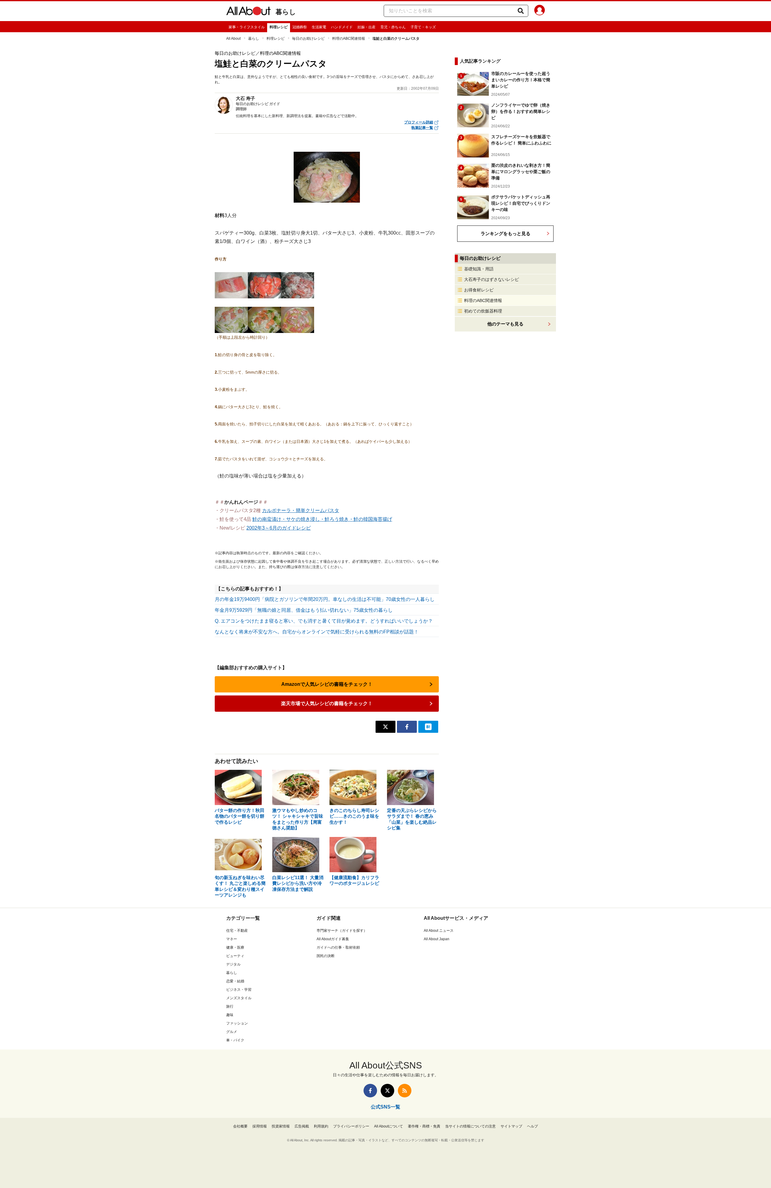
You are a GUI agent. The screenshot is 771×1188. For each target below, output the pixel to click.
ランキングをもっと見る (505, 233)
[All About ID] (539, 11)
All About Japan (436, 939)
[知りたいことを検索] (521, 11)
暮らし (286, 12)
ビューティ (235, 956)
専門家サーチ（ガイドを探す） (342, 930)
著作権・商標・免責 (424, 1126)
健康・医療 (235, 947)
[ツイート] (385, 727)
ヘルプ (532, 1126)
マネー (231, 939)
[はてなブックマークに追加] (428, 727)
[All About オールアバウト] (248, 12)
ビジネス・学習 (238, 989)
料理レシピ (279, 27)
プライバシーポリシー (351, 1126)
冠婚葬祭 (299, 27)
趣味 (229, 1015)
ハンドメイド (342, 27)
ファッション (237, 1023)
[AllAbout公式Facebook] (370, 1090)
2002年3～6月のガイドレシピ (278, 527)
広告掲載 (302, 1126)
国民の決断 (326, 956)
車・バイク (235, 1040)
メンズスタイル (238, 998)
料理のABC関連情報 (348, 38)
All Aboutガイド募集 (333, 939)
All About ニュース (439, 930)
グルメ (231, 1032)
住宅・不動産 (237, 930)
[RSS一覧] (404, 1090)
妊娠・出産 (366, 27)
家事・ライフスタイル (247, 27)
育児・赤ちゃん (393, 27)
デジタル (233, 964)
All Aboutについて (388, 1126)
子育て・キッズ (423, 27)
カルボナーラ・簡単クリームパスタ (300, 510)
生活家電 (319, 27)
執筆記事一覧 (422, 128)
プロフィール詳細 (418, 122)
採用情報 (259, 1126)
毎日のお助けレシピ (308, 38)
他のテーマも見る (505, 323)
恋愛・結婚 (235, 981)
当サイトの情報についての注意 (470, 1126)
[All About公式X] (387, 1090)
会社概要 (240, 1126)
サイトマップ (511, 1126)
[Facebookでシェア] (407, 727)
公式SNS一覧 (385, 1106)
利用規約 (321, 1126)
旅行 (229, 1006)
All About (233, 38)
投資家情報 (281, 1126)
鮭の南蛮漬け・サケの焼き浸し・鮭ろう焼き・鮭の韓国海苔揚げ (322, 519)
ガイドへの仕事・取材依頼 (338, 947)
